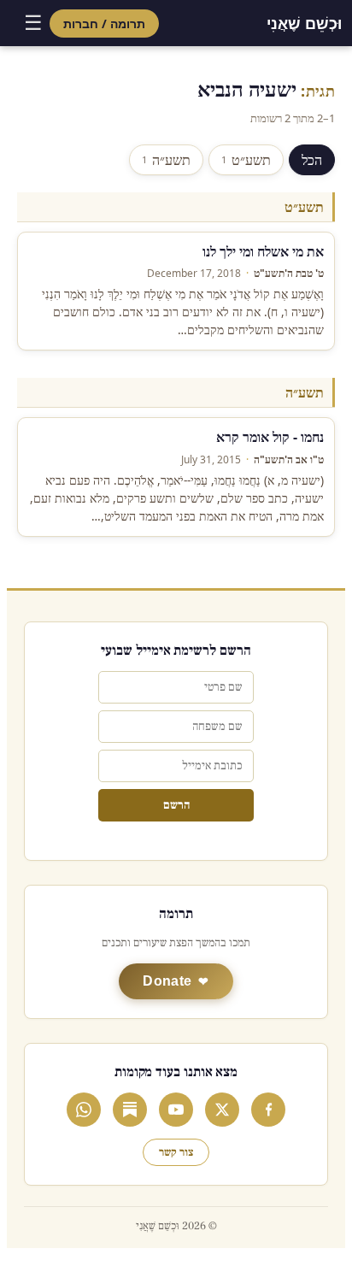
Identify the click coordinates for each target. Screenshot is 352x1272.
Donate (167, 981)
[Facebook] (268, 1109)
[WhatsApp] (84, 1109)
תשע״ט (246, 159)
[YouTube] (176, 1109)
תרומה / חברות (104, 23)
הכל (312, 159)
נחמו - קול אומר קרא (270, 436)
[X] (222, 1109)
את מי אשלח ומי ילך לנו (263, 251)
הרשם (176, 805)
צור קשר (176, 1152)
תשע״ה (166, 159)
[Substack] (130, 1109)
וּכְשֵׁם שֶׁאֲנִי (304, 23)
